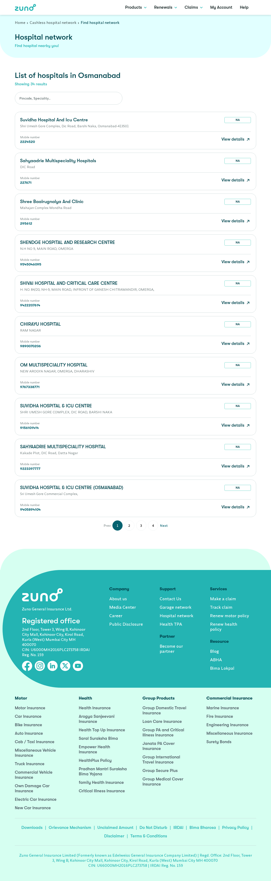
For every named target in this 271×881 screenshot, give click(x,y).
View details (233, 139)
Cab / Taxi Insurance (34, 741)
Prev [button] (107, 525)
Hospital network (176, 615)
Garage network (175, 607)
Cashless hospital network (53, 22)
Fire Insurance (219, 716)
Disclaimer (114, 836)
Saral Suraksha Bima (98, 738)
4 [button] (153, 525)
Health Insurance (95, 707)
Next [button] (164, 525)
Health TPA (171, 624)
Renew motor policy (229, 615)
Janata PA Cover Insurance (158, 746)
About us (118, 598)
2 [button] (129, 525)
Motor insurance (30, 707)
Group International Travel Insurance (161, 760)
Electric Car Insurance (36, 799)
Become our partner (171, 648)
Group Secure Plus (160, 770)
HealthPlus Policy (95, 760)
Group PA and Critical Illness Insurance (163, 732)
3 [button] (141, 525)
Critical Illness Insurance (102, 790)
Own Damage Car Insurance (32, 788)
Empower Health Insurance (94, 749)
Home (20, 22)
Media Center (122, 607)
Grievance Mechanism (70, 827)
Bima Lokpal (222, 668)
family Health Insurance (101, 782)
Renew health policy (223, 626)
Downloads (32, 827)
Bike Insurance (28, 724)
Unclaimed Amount (115, 827)
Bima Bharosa (202, 827)
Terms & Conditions (148, 836)
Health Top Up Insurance (102, 729)
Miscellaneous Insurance (229, 733)
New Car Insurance (33, 807)
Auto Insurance (29, 733)
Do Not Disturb (153, 827)
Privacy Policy (235, 827)
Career (115, 615)
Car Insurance (28, 716)
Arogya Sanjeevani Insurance (97, 719)
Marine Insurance (222, 707)
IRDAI (178, 827)
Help (244, 7)
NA (238, 120)
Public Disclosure (126, 624)
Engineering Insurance (227, 724)
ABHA (216, 659)
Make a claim (223, 598)
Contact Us (170, 598)
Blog (214, 651)
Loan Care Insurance (162, 721)
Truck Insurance (29, 763)
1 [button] (117, 525)
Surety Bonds (218, 741)
